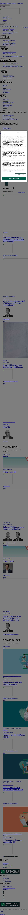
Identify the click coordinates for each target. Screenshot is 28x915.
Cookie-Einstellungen (20, 174)
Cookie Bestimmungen (6, 171)
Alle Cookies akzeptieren (14, 178)
